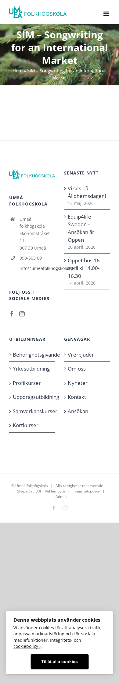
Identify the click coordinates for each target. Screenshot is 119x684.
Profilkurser (27, 382)
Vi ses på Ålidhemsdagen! (87, 192)
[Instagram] (22, 313)
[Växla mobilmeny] (106, 14)
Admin (61, 496)
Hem (18, 70)
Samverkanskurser (32, 411)
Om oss (77, 368)
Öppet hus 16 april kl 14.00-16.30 (84, 268)
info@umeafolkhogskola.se (37, 268)
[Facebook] (12, 313)
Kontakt (77, 396)
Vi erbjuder (81, 354)
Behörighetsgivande (32, 354)
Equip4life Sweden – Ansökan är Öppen (81, 228)
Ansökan (78, 411)
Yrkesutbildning (31, 368)
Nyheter (78, 382)
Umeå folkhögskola (31, 485)
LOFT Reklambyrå (50, 491)
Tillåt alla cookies (59, 661)
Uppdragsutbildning (32, 396)
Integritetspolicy (86, 491)
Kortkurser (25, 425)
